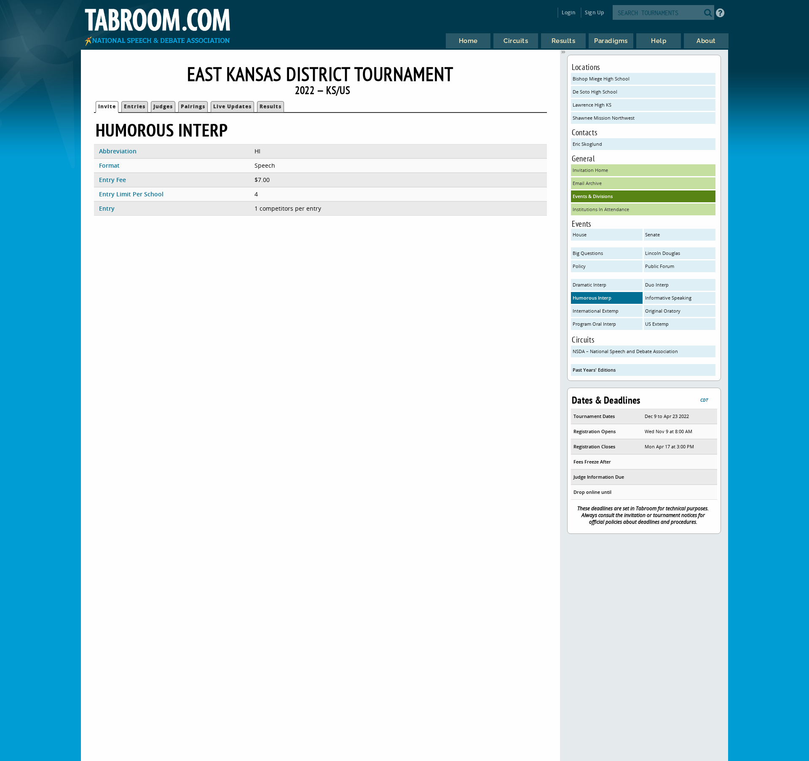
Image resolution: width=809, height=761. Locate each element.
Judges (163, 106)
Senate (652, 234)
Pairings (193, 106)
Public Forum (659, 266)
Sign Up (594, 12)
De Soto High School (595, 91)
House (580, 234)
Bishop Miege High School (601, 78)
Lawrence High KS (592, 105)
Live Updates (232, 106)
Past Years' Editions (594, 370)
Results (270, 106)
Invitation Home (590, 170)
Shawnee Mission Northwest (604, 118)
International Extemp (596, 311)
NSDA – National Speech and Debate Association (625, 351)
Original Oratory (662, 311)
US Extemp (657, 324)
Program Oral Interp (594, 324)
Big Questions (588, 253)
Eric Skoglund (587, 144)
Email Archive (587, 183)
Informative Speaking (668, 298)
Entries (134, 106)
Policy (579, 266)
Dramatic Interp (589, 284)
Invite (107, 106)
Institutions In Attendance (601, 209)
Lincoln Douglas (662, 253)
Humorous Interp (592, 298)
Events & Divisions (593, 196)
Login (569, 12)
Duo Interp (657, 284)
